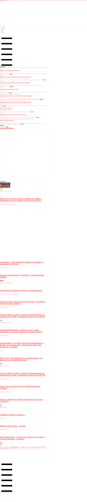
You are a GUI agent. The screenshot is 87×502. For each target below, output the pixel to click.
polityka (5, 447)
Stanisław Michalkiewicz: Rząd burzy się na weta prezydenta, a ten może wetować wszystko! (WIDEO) (21, 331)
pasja (40, 446)
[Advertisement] (20, 454)
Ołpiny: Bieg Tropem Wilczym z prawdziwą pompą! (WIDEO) (20, 387)
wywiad (3, 448)
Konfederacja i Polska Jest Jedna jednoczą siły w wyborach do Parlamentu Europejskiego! (15, 102)
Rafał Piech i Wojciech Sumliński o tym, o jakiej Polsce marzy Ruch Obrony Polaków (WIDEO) (16, 95)
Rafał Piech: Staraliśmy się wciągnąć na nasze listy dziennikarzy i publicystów (13, 114)
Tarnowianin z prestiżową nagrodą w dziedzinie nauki (21, 290)
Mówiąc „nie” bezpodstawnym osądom (6, 120)
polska (7, 447)
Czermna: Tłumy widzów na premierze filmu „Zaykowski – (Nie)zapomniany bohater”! (23, 302)
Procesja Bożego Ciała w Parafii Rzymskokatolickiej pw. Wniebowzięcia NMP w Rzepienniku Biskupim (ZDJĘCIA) (23, 316)
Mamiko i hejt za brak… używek (12, 426)
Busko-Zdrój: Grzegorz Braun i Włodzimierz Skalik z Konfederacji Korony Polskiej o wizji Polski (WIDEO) (20, 199)
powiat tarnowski (14, 447)
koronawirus (29, 446)
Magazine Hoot (5, 492)
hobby (13, 446)
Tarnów (36, 447)
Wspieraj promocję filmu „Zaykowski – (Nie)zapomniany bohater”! (22, 276)
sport (30, 447)
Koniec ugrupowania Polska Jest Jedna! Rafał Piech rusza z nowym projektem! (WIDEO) (15, 82)
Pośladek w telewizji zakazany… (13, 415)
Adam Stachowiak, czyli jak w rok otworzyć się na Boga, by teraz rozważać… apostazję (22, 438)
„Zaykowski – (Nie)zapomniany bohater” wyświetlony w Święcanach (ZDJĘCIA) (22, 263)
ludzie (33, 446)
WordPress (11, 492)
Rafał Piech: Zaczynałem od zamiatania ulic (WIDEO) (9, 89)
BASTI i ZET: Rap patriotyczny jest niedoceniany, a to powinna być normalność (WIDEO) (21, 359)
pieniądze (42, 446)
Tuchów (39, 447)
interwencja (16, 446)
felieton (9, 446)
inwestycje (23, 446)
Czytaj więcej (11, 86)
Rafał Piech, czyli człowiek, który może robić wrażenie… (9, 70)
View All (1, 190)
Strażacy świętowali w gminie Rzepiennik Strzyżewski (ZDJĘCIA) (21, 400)
